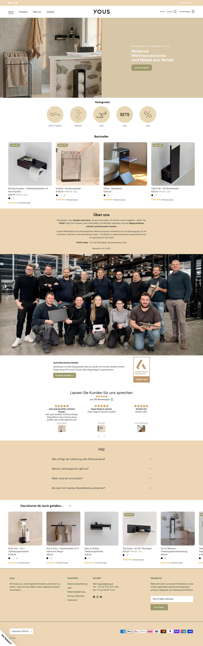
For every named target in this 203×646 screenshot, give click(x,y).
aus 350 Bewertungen (100, 399)
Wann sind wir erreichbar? (67, 478)
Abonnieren (159, 607)
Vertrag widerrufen (75, 596)
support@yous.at (105, 584)
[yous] (101, 12)
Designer (51, 11)
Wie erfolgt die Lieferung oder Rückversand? (78, 459)
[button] (99, 436)
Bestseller (101, 136)
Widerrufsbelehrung (76, 592)
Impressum (72, 600)
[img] (101, 396)
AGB (69, 588)
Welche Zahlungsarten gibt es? (70, 468)
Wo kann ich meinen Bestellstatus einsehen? (78, 487)
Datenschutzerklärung (77, 584)
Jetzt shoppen (141, 67)
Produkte (23, 11)
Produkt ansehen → (64, 375)
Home (11, 11)
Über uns (37, 11)
